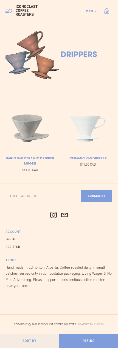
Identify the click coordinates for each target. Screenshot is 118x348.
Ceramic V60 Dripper (88, 158)
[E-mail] (64, 215)
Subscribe (97, 196)
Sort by (29, 341)
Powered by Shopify (91, 324)
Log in (10, 239)
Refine (88, 341)
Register (12, 247)
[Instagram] (53, 215)
